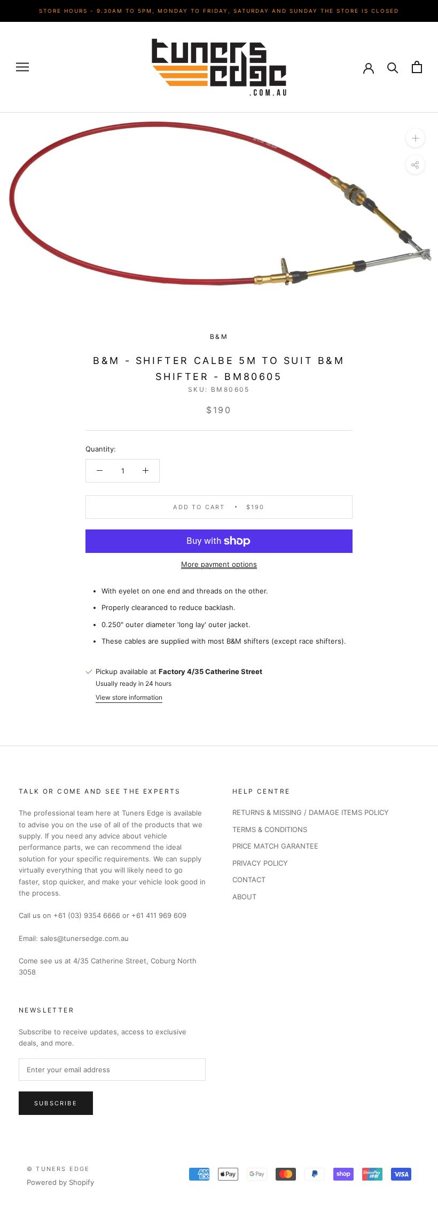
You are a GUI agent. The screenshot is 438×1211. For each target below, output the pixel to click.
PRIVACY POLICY (260, 863)
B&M (219, 337)
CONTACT (248, 879)
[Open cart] (417, 67)
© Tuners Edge (58, 1169)
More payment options (219, 564)
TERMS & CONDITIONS (269, 829)
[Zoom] (415, 137)
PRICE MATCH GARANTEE (275, 846)
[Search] (392, 67)
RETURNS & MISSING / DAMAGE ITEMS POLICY (310, 812)
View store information (129, 697)
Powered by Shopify (60, 1182)
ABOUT (244, 896)
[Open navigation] (22, 67)
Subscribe (55, 1103)
